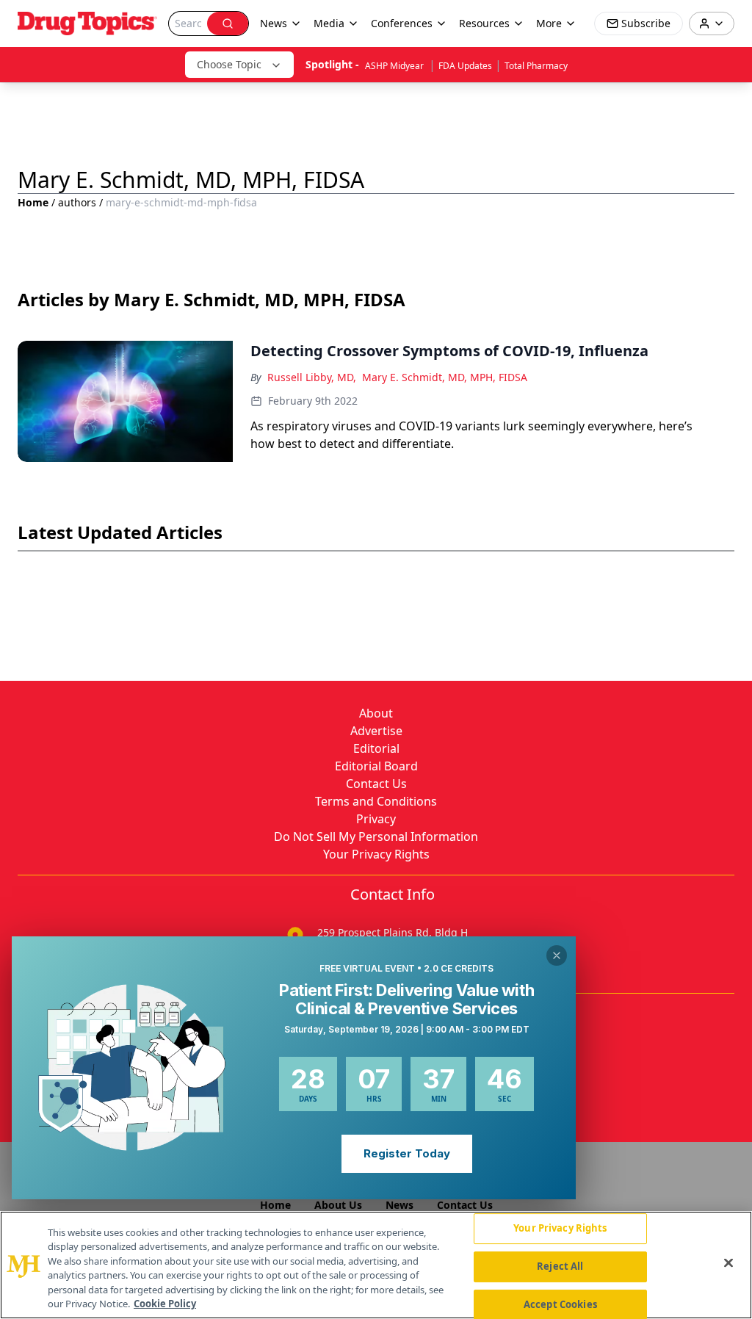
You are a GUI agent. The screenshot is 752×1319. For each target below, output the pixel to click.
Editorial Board (376, 766)
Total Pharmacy (536, 65)
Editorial (376, 748)
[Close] (728, 1263)
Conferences (402, 23)
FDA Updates (465, 65)
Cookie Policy (165, 1303)
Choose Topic (229, 64)
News (399, 1205)
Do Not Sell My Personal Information (376, 836)
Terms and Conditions (376, 801)
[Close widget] (556, 955)
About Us (338, 1205)
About (376, 713)
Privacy (376, 819)
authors (77, 202)
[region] (376, 1265)
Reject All (560, 1266)
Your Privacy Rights (376, 854)
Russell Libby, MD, (311, 377)
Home (33, 202)
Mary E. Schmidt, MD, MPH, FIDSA (444, 377)
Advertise (376, 731)
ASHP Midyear (395, 65)
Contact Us (376, 784)
